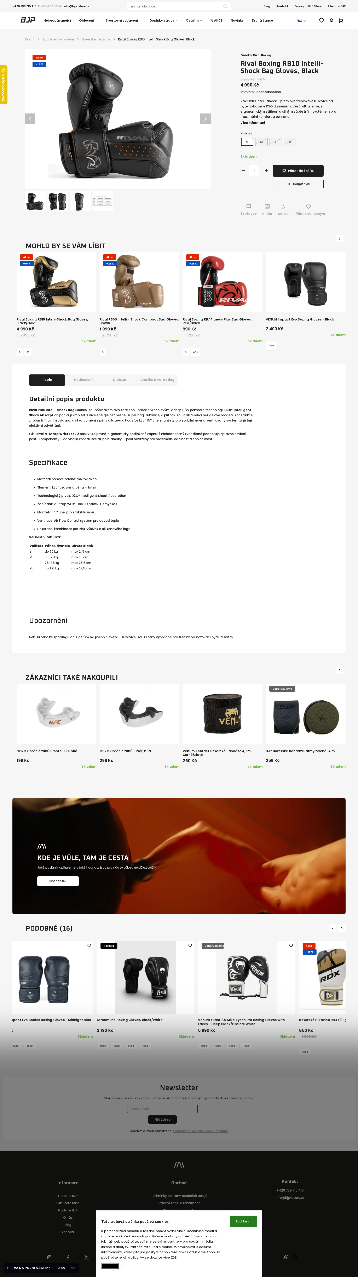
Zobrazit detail (56, 305)
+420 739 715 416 (290, 1190)
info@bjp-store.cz (290, 1197)
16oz (32, 1046)
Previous (333, 928)
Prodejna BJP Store (308, 6)
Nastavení (110, 1266)
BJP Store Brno (67, 1203)
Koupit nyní (301, 184)
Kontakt (282, 6)
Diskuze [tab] (119, 380)
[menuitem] (61, 20)
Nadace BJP (67, 1210)
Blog (267, 6)
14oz (18, 1046)
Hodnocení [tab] (83, 380)
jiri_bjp (87, 1257)
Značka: (256, 55)
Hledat (225, 6)
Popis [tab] (47, 380)
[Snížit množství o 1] (244, 170)
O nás (68, 1217)
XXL (195, 351)
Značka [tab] (157, 380)
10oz (271, 345)
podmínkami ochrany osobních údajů (200, 1131)
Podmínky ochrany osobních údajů (179, 1196)
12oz (105, 1046)
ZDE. (174, 1257)
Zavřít (328, 221)
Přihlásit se (163, 1119)
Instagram (49, 1257)
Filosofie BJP (337, 6)
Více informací (253, 123)
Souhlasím (244, 1221)
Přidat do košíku (301, 171)
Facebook (68, 1257)
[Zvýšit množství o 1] (266, 170)
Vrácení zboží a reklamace (178, 1203)
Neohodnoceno (268, 91)
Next (342, 928)
